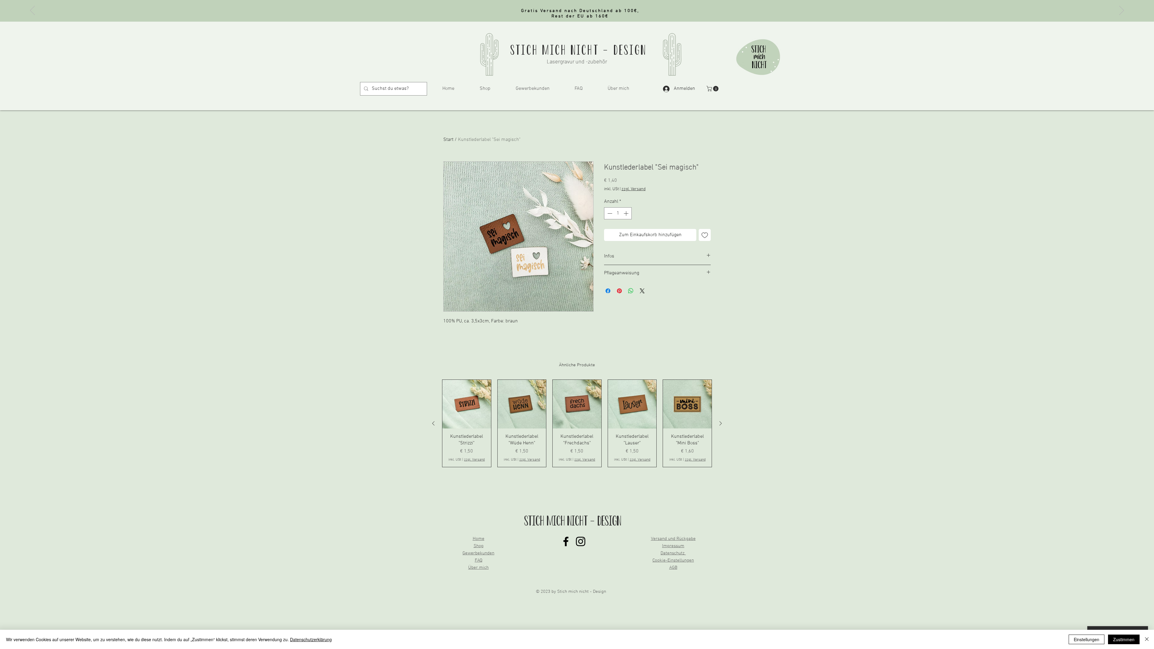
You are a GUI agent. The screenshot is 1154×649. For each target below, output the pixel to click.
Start (448, 140)
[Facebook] (566, 541)
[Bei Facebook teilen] (608, 290)
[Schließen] (1146, 639)
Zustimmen (1123, 639)
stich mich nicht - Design (578, 50)
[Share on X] (642, 290)
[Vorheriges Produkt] (433, 423)
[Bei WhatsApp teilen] (630, 290)
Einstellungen (1086, 639)
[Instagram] (580, 541)
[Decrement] (609, 213)
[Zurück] (32, 11)
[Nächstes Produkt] (720, 423)
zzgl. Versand (633, 189)
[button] (713, 88)
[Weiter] (1121, 11)
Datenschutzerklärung (311, 639)
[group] (577, 423)
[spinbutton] (617, 213)
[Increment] (626, 213)
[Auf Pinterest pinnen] (619, 290)
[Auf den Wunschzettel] (705, 235)
